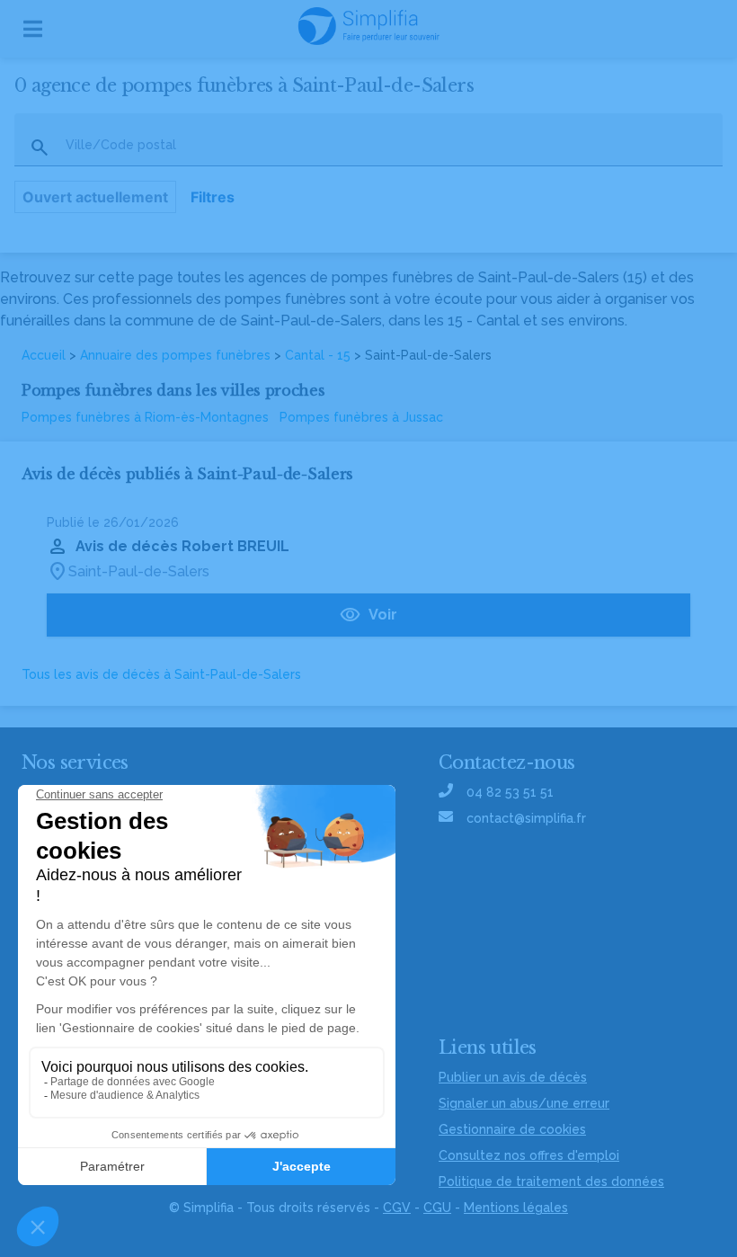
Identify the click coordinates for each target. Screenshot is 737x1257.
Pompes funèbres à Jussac (361, 417)
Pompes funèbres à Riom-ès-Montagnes (145, 417)
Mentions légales (516, 1207)
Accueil (44, 355)
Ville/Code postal (121, 144)
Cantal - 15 (318, 355)
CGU (437, 1207)
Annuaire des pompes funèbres (175, 355)
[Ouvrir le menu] (32, 29)
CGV (397, 1207)
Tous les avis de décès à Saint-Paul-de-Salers (161, 674)
